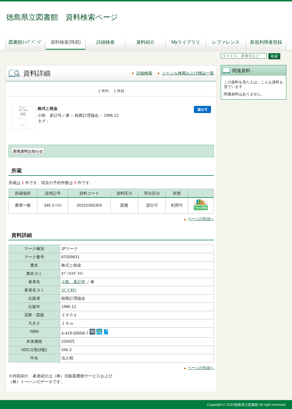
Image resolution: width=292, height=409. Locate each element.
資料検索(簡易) (65, 42)
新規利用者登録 (266, 42)
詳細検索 (105, 42)
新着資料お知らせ (28, 151)
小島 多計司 (73, 281)
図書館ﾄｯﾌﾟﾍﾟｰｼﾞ (26, 42)
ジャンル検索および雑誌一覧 (188, 73)
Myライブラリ (185, 42)
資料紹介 (145, 42)
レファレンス (226, 42)
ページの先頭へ (201, 219)
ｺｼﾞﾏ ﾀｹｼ (68, 290)
